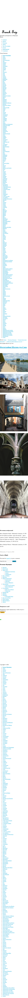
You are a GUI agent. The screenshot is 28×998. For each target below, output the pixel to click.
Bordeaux (5, 101)
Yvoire (4, 337)
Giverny (4, 171)
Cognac (4, 136)
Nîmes (4, 235)
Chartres (4, 129)
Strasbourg (5, 301)
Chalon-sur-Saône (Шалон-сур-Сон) (14, 341)
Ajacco (4, 59)
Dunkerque (5, 155)
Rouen (4, 262)
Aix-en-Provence (6, 60)
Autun (4, 75)
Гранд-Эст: (5, 570)
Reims (4, 253)
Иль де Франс (6, 575)
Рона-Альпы (6, 599)
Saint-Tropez (5, 286)
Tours (4, 310)
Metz (4, 216)
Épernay (4, 157)
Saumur (4, 292)
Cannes (4, 113)
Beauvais (4, 87)
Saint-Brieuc (5, 271)
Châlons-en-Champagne (8, 124)
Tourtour (4, 311)
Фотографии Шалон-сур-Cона (13, 347)
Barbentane (5, 79)
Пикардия (7, 591)
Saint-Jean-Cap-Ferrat (7, 275)
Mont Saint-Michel (6, 221)
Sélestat (4, 294)
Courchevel (5, 144)
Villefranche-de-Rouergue (8, 331)
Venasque (5, 323)
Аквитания (8, 580)
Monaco (4, 217)
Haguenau (5, 179)
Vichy (4, 326)
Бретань (5, 567)
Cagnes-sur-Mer (6, 107)
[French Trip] (10, 34)
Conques (4, 140)
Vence (4, 320)
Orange (4, 237)
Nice (4, 234)
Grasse (4, 175)
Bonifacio (5, 99)
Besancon (5, 93)
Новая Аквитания (7, 578)
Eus (3, 162)
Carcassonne (5, 114)
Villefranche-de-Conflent (8, 330)
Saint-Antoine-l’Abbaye (8, 268)
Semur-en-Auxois (6, 296)
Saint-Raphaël (5, 284)
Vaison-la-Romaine (6, 316)
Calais (4, 110)
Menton (4, 214)
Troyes (4, 312)
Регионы (5, 43)
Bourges (4, 104)
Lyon (4, 208)
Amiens (4, 63)
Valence (4, 319)
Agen (4, 56)
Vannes (4, 322)
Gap (3, 170)
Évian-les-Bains (6, 163)
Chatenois (5, 130)
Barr (3, 81)
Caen (4, 106)
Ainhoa (4, 57)
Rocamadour (5, 256)
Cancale (4, 112)
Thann (4, 304)
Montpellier (5, 223)
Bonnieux (5, 100)
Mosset (4, 226)
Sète (3, 297)
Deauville (5, 145)
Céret (4, 121)
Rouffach (4, 264)
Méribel (4, 215)
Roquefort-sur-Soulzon (7, 261)
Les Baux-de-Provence (7, 198)
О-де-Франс (6, 588)
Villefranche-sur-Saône (7, 333)
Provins (4, 251)
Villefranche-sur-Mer (7, 332)
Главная (5, 39)
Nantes (4, 230)
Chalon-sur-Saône (6, 125)
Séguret (4, 293)
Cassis (4, 117)
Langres (4, 192)
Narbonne (5, 232)
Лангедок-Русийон (10, 585)
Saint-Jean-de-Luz (6, 277)
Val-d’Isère (5, 317)
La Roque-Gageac (6, 189)
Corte (4, 143)
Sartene (4, 291)
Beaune (4, 86)
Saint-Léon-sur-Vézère (7, 278)
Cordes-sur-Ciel (6, 142)
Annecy (4, 67)
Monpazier (5, 220)
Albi (3, 61)
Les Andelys (5, 197)
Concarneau (5, 139)
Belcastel (4, 88)
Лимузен (7, 581)
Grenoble (4, 176)
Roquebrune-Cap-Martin (8, 260)
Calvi (4, 111)
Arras (4, 74)
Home (5, 339)
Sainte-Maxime (6, 280)
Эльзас (7, 573)
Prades (4, 249)
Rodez (4, 259)
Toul (3, 306)
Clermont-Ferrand (6, 133)
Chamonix (5, 127)
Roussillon (5, 265)
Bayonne (4, 85)
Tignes (4, 305)
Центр (4, 602)
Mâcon (4, 209)
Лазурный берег (9, 596)
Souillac (4, 299)
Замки (4, 44)
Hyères (4, 183)
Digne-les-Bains (6, 146)
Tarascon (4, 303)
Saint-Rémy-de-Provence (8, 282)
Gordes (4, 172)
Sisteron (4, 298)
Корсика (5, 577)
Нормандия (5, 592)
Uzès (4, 314)
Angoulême (5, 66)
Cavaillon (5, 120)
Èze (3, 164)
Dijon (4, 147)
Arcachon (5, 72)
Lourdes (4, 205)
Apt (3, 70)
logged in (8, 558)
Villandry (4, 329)
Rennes (4, 254)
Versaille (4, 325)
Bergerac (4, 92)
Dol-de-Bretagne (6, 151)
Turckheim (5, 313)
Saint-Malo (5, 279)
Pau (3, 240)
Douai (4, 153)
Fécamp (4, 165)
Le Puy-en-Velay (6, 196)
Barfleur (4, 80)
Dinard (4, 150)
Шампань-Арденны (10, 571)
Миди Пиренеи (9, 586)
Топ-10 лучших (6, 46)
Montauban (5, 222)
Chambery (5, 126)
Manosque (5, 210)
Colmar (4, 138)
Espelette (4, 158)
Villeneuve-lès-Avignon (7, 335)
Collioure (4, 137)
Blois (4, 98)
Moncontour (5, 219)
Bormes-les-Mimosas (7, 102)
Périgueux (5, 242)
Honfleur (4, 181)
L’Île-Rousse (5, 185)
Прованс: (5, 595)
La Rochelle (5, 188)
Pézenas (4, 246)
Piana (4, 247)
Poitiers (4, 248)
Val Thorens (5, 318)
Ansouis (4, 68)
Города (4, 41)
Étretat (4, 160)
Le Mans (4, 195)
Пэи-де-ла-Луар (6, 597)
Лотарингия (8, 574)
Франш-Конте (6, 600)
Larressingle (5, 194)
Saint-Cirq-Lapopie (7, 269)
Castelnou (5, 119)
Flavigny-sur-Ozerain (7, 168)
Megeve (4, 213)
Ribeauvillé (5, 255)
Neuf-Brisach (5, 233)
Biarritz (4, 97)
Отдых (4, 47)
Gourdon (4, 174)
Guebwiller (5, 178)
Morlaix (4, 224)
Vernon (4, 324)
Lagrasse (4, 191)
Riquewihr (5, 258)
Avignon (4, 78)
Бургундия (5, 568)
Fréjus (4, 169)
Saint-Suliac (5, 285)
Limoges (4, 202)
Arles (4, 73)
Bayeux (4, 83)
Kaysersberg (5, 184)
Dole (4, 152)
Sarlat (4, 290)
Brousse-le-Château (7, 105)
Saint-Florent (5, 273)
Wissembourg (5, 336)
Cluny (4, 134)
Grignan (4, 177)
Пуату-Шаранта (9, 582)
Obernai (4, 236)
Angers (4, 65)
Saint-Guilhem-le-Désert (8, 274)
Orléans (4, 239)
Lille (3, 201)
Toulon (4, 307)
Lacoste (4, 190)
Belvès (4, 91)
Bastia (4, 82)
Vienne (4, 327)
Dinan (4, 149)
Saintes (4, 267)
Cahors (4, 108)
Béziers (4, 94)
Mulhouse (5, 228)
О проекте (5, 51)
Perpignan (5, 245)
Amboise (4, 62)
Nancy (4, 229)
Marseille (4, 211)
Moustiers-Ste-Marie (7, 227)
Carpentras (5, 115)
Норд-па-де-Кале (9, 589)
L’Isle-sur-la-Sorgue (7, 187)
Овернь (4, 593)
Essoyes (4, 159)
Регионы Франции (12, 339)
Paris (4, 241)
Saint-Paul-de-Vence (7, 281)
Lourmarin (5, 207)
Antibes (4, 69)
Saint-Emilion (5, 272)
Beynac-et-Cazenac (7, 95)
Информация (6, 49)
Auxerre (4, 76)
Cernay (4, 123)
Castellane (5, 118)
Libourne (4, 200)
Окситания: (5, 584)
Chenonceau (5, 131)
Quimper (4, 252)
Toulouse (4, 309)
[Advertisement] (14, 15)
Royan (4, 266)
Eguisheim (5, 156)
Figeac (4, 166)
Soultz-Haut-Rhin (6, 300)
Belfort (4, 89)
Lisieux (4, 204)
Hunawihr (5, 182)
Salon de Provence (6, 288)
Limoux (4, 203)
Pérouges (4, 243)
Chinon (4, 132)
